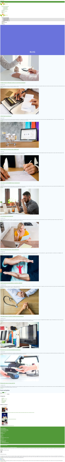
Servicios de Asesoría (5, 6)
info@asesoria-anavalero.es (5, 442)
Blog (2, 23)
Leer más (1, 449)
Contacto (3, 12)
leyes (2, 399)
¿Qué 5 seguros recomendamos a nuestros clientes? (11, 283)
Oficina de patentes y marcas (4, 430)
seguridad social (4, 401)
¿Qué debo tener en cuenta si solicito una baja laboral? (12, 316)
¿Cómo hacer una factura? (6, 116)
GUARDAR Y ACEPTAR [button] (3, 461)
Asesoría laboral (5, 7)
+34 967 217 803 (2, 2)
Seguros (3, 10)
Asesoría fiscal (5, 8)
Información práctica (4, 398)
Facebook (2, 435)
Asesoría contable (6, 19)
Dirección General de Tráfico (4, 429)
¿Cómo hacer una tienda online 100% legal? (9, 149)
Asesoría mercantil (5, 9)
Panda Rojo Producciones (13, 447)
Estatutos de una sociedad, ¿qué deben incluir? (8, 425)
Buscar (1, 393)
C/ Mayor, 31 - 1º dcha (3, 440)
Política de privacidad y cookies (5, 437)
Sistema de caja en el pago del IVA (7, 383)
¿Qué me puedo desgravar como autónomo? (9, 249)
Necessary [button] (1, 458)
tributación (3, 402)
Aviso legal (2, 436)
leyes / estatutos (4, 400)
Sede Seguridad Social (3, 428)
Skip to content (2, 0)
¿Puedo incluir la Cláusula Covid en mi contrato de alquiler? (12, 82)
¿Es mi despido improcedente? (6, 216)
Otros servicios (4, 22)
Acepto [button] (63, 448)
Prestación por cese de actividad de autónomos (10, 349)
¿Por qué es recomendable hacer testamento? (10, 182)
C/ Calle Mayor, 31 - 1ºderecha (4, 1)
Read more (1, 87)
